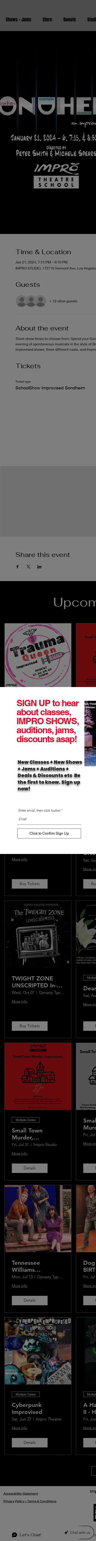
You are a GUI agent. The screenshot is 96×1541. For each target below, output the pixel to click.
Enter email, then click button (40, 810)
